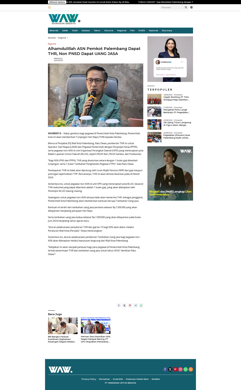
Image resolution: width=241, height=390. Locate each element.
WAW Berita (58, 58)
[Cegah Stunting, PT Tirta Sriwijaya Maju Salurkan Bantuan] (154, 99)
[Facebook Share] (119, 305)
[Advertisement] (95, 278)
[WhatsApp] (185, 369)
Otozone (108, 30)
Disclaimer (104, 379)
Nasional (153, 30)
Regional (121, 30)
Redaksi (156, 379)
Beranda (54, 30)
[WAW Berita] (64, 19)
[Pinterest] (175, 369)
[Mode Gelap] (191, 7)
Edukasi (86, 30)
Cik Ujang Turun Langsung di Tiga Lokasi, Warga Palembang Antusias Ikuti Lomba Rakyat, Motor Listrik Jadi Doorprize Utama (178, 123)
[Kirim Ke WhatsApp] (141, 305)
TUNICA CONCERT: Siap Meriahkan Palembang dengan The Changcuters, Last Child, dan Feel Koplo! (167, 2)
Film (132, 30)
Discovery (167, 30)
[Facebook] (165, 369)
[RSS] (191, 369)
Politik (141, 30)
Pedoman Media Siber (137, 379)
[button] (186, 7)
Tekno (97, 30)
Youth (75, 30)
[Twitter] (170, 369)
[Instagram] (180, 369)
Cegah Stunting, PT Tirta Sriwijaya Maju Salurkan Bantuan (176, 98)
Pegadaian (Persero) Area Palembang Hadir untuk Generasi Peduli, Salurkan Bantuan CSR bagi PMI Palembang (176, 136)
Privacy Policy (89, 379)
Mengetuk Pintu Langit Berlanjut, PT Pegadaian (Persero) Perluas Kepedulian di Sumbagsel (176, 111)
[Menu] (50, 7)
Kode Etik (118, 379)
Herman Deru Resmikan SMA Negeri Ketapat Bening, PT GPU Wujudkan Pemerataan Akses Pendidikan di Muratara (95, 339)
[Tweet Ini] (124, 305)
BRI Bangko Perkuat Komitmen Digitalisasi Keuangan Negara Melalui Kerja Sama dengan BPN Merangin (61, 339)
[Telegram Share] (135, 305)
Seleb (65, 30)
